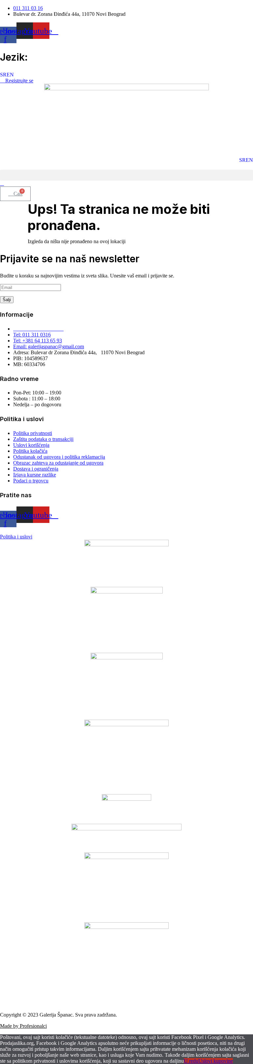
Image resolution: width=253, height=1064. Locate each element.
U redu (191, 1061)
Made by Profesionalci (23, 1026)
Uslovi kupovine (215, 1061)
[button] (126, 175)
